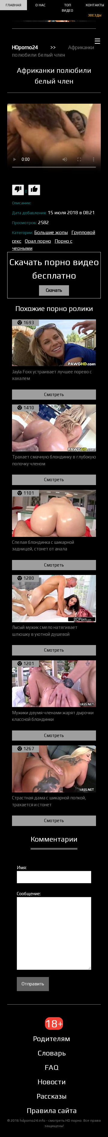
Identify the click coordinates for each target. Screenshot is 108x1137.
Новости (52, 1082)
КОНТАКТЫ (95, 5)
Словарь (52, 1053)
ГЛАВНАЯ (13, 5)
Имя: (22, 867)
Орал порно (38, 241)
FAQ (51, 1067)
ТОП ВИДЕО (67, 8)
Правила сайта (52, 1110)
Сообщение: (29, 893)
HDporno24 (25, 47)
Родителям (51, 1039)
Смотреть (54, 394)
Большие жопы (51, 232)
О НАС (40, 5)
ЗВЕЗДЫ (94, 15)
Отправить (33, 983)
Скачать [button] (54, 290)
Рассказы (52, 1096)
